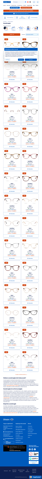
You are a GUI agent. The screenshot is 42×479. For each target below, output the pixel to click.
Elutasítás (21, 59)
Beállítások (7, 59)
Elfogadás (31, 59)
